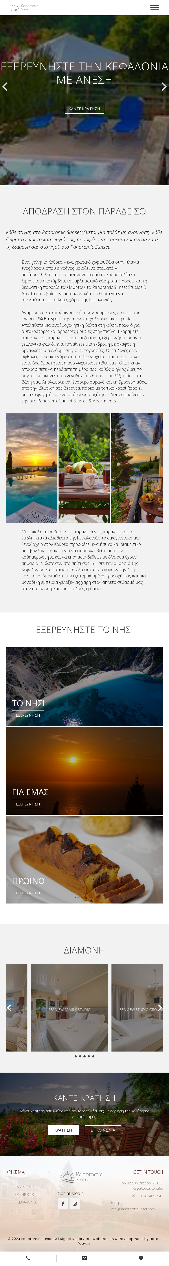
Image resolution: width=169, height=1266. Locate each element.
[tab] (76, 1056)
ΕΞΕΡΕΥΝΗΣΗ (28, 715)
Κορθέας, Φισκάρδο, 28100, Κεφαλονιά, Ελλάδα (141, 1186)
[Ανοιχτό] (154, 7)
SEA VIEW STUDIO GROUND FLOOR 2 (44, 1009)
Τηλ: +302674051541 (146, 1196)
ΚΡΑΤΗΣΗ (63, 1130)
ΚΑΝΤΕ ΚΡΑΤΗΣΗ (84, 102)
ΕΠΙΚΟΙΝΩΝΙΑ (103, 1130)
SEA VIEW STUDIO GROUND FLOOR (124, 1009)
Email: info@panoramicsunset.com (133, 1206)
